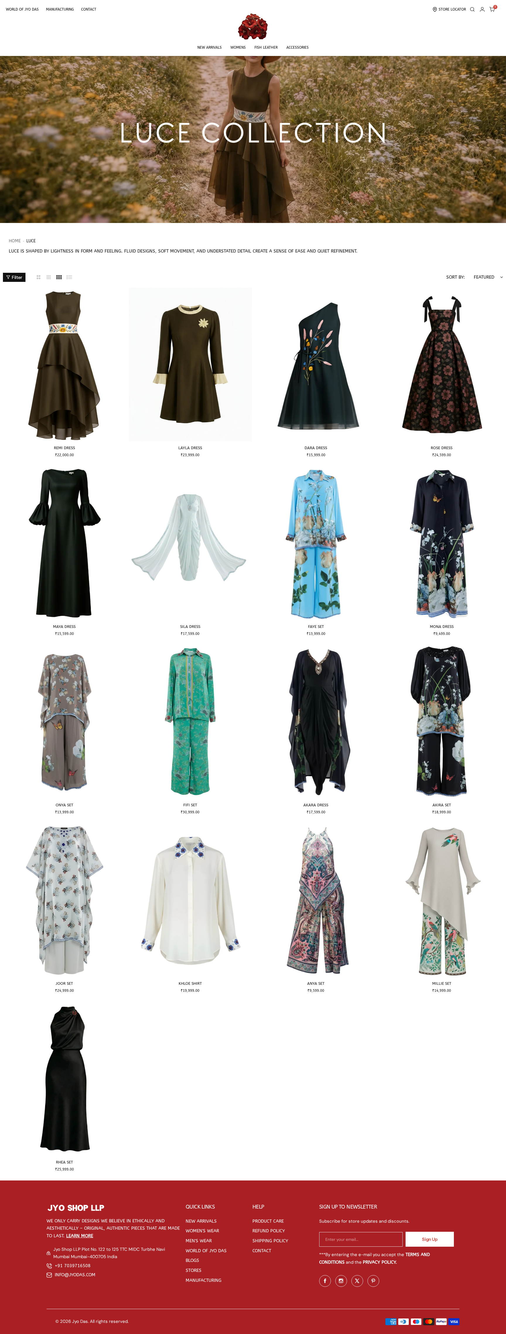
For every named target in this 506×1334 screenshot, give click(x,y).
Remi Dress (64, 448)
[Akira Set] (441, 721)
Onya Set (64, 805)
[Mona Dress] (441, 543)
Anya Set (315, 983)
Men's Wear (199, 1240)
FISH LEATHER (266, 47)
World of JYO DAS (206, 1250)
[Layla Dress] (190, 364)
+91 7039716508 (72, 1265)
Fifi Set (190, 805)
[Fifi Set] (190, 721)
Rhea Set (64, 1162)
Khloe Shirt (190, 983)
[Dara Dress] (315, 364)
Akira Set (442, 805)
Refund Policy (268, 1231)
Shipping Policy (270, 1240)
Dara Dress (316, 448)
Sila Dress (190, 626)
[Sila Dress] (190, 543)
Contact (88, 9)
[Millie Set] (441, 900)
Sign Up (429, 1239)
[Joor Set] (64, 900)
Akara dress (315, 805)
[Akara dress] (315, 721)
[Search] (472, 9)
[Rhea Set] (64, 1078)
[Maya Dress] (64, 543)
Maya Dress (64, 626)
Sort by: (455, 277)
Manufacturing (60, 9)
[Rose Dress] (441, 364)
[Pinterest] (373, 1281)
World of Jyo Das (22, 9)
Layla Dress (190, 448)
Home (15, 240)
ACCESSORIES (297, 47)
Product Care (268, 1221)
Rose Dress (441, 448)
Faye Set (316, 626)
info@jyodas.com (75, 1274)
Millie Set (441, 983)
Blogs (192, 1260)
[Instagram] (341, 1281)
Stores (193, 1270)
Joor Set (64, 983)
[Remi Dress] (64, 364)
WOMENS (238, 47)
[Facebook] (325, 1281)
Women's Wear (202, 1231)
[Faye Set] (315, 543)
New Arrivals (209, 47)
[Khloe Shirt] (190, 900)
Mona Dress (442, 626)
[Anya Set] (315, 900)
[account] (482, 9)
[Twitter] (357, 1281)
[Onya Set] (64, 721)
